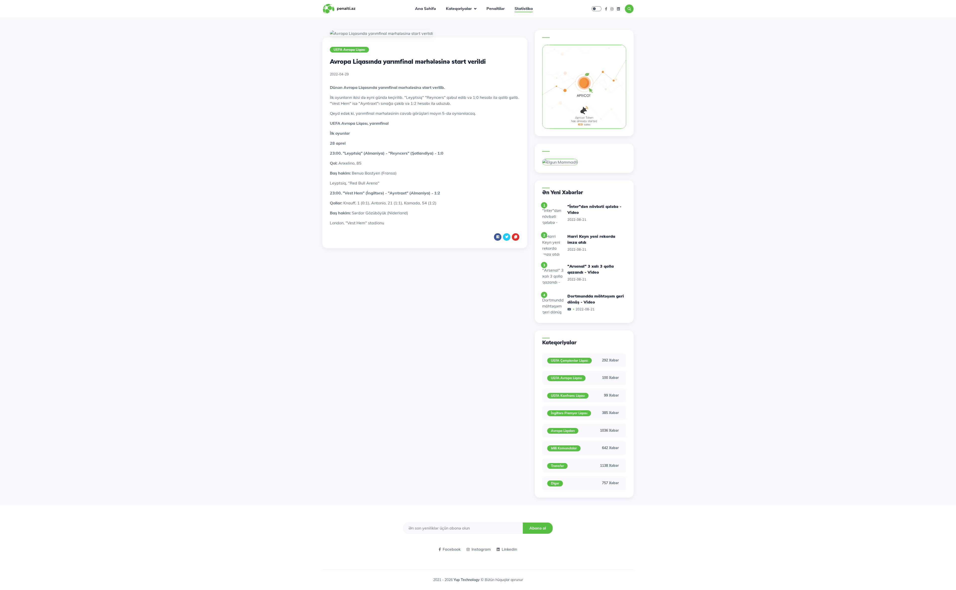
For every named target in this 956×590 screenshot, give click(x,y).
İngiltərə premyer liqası (569, 413)
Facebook (452, 549)
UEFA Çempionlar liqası (569, 360)
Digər (555, 483)
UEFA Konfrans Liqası (568, 396)
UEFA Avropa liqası (349, 50)
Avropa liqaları (563, 431)
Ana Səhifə (425, 8)
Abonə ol (537, 528)
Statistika (524, 8)
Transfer (557, 466)
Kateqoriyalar (459, 8)
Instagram (481, 549)
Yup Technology (467, 580)
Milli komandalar (564, 448)
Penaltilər (495, 8)
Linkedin (509, 549)
